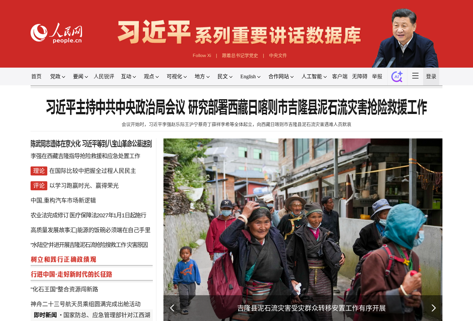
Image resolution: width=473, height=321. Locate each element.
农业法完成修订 (50, 215)
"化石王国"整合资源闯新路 (64, 289)
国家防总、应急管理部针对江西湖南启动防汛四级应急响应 (138, 315)
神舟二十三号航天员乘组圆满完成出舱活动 (86, 304)
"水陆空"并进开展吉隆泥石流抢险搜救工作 (78, 245)
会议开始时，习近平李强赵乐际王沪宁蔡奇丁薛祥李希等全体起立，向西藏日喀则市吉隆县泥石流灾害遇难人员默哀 (236, 124)
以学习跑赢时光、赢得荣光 (84, 186)
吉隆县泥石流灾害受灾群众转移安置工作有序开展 (311, 308)
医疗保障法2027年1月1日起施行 (108, 215)
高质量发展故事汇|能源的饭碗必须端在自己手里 (90, 230)
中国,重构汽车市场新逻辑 (63, 200)
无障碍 (359, 76)
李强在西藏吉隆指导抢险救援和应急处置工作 (85, 156)
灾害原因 (137, 245)
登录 (431, 76)
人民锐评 (104, 76)
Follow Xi (202, 55)
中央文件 (278, 55)
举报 (377, 76)
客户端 (340, 76)
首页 (36, 76)
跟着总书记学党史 (240, 55)
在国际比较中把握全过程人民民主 (92, 171)
